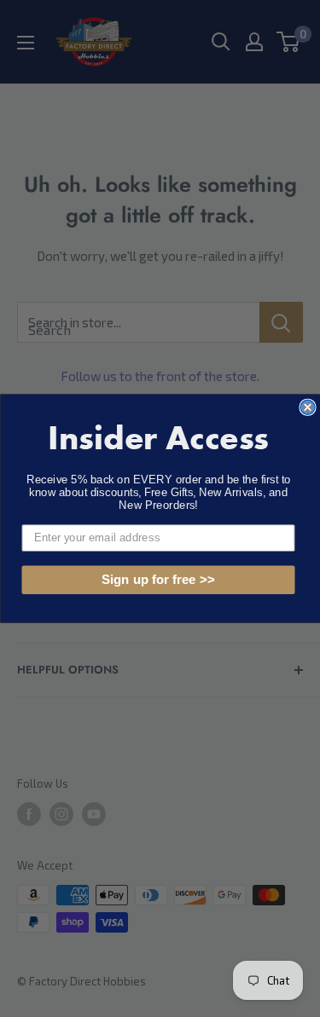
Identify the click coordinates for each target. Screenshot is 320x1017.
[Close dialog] (307, 407)
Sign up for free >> (157, 580)
